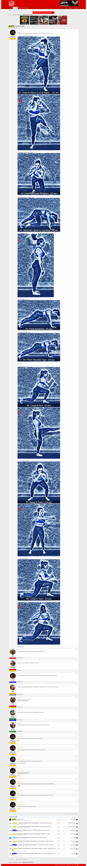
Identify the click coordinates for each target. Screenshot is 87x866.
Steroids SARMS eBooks (24, 8)
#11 (77, 756)
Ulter (75, 827)
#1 (77, 30)
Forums (15, 8)
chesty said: (20, 793)
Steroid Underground (26, 827)
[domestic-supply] (34, 20)
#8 (77, 722)
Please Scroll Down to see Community (43, 12)
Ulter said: (20, 782)
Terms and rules (62, 864)
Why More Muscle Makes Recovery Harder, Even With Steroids (31, 837)
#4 (77, 673)
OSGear (13, 824)
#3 (77, 660)
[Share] (75, 30)
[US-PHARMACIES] (43, 20)
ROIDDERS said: (21, 804)
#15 (77, 802)
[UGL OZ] (24, 20)
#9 (77, 734)
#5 (77, 684)
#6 (77, 697)
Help (72, 864)
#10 (77, 745)
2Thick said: (20, 770)
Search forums (15, 10)
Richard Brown (14, 838)
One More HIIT (19, 819)
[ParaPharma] (62, 20)
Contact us (57, 864)
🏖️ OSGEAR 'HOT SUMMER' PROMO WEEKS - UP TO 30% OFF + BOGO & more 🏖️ (35, 841)
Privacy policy (68, 864)
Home (10, 8)
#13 (77, 779)
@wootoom (23, 763)
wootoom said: (21, 759)
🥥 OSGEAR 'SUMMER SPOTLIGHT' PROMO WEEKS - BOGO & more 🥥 (33, 830)
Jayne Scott (11, 27)
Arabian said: (20, 747)
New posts (10, 10)
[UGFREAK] (53, 20)
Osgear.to (24, 824)
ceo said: (19, 736)
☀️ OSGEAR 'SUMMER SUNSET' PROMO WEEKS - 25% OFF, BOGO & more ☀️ (34, 823)
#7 (77, 710)
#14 (77, 791)
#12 (77, 768)
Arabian (74, 854)
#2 (77, 649)
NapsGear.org (24, 838)
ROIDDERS (74, 823)
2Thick (74, 834)
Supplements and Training (25, 820)
